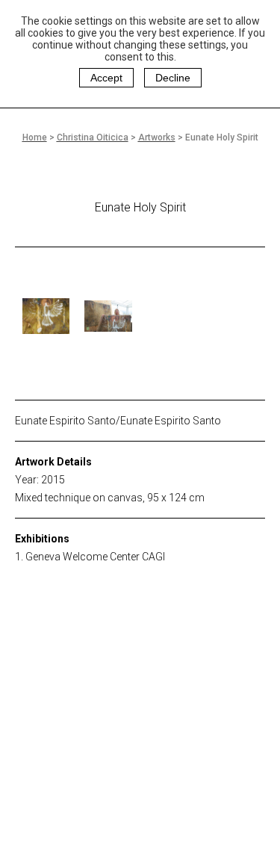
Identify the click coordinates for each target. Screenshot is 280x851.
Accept (106, 78)
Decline (172, 78)
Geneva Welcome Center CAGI (95, 557)
